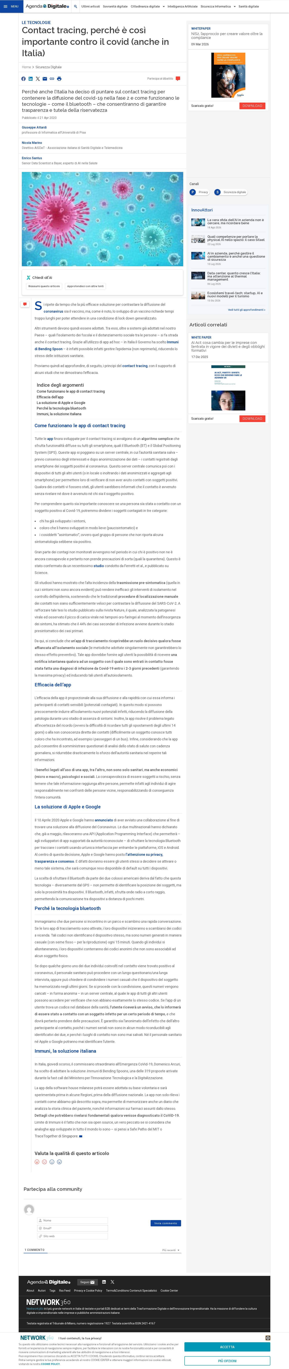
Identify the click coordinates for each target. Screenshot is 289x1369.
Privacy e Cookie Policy (88, 1290)
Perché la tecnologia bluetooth (61, 408)
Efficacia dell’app (50, 397)
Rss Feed (64, 1290)
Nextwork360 (35, 1308)
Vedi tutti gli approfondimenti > (246, 310)
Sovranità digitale (115, 6)
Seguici (85, 1282)
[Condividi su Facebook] (23, 79)
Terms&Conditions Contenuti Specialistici (131, 1290)
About (30, 1290)
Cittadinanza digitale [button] (145, 6)
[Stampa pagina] (59, 79)
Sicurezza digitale (49, 67)
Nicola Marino (32, 143)
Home (26, 67)
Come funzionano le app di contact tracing (71, 391)
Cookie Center (169, 1290)
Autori (42, 1290)
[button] (12, 6)
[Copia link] (52, 79)
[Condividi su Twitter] (38, 79)
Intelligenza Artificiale (183, 6)
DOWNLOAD (252, 106)
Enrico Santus (32, 158)
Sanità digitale (249, 6)
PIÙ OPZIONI (227, 1360)
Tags (52, 1290)
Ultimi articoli (90, 6)
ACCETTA (227, 1347)
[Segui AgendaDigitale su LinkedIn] (104, 1282)
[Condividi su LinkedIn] (30, 79)
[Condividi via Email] (45, 79)
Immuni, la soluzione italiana (59, 414)
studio (98, 566)
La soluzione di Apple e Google (61, 403)
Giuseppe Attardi (34, 127)
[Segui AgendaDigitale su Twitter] (112, 1282)
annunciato (103, 820)
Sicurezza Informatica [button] (216, 6)
